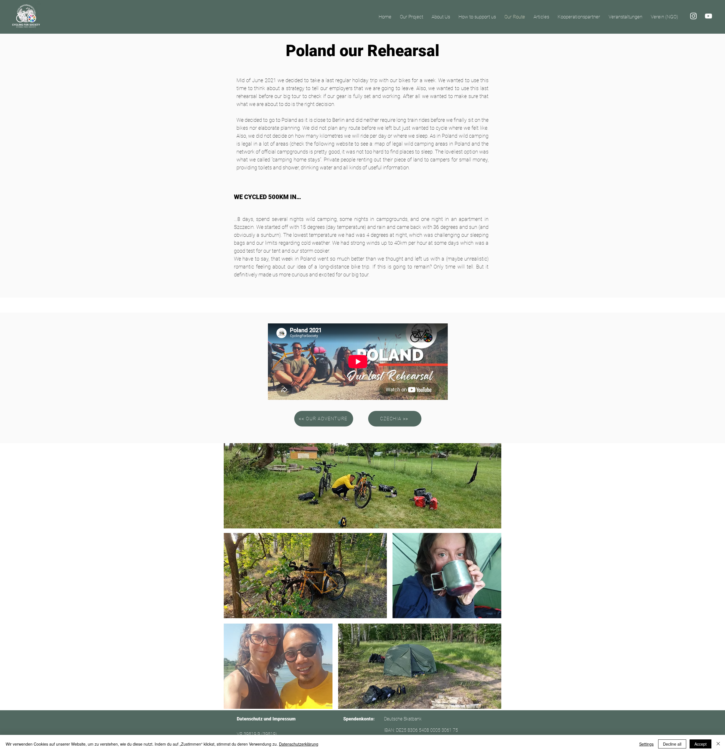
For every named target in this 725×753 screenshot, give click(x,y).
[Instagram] (693, 16)
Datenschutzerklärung (298, 744)
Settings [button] (646, 744)
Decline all (672, 744)
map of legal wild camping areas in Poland (422, 144)
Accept (700, 744)
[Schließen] (718, 743)
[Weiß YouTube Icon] (708, 16)
